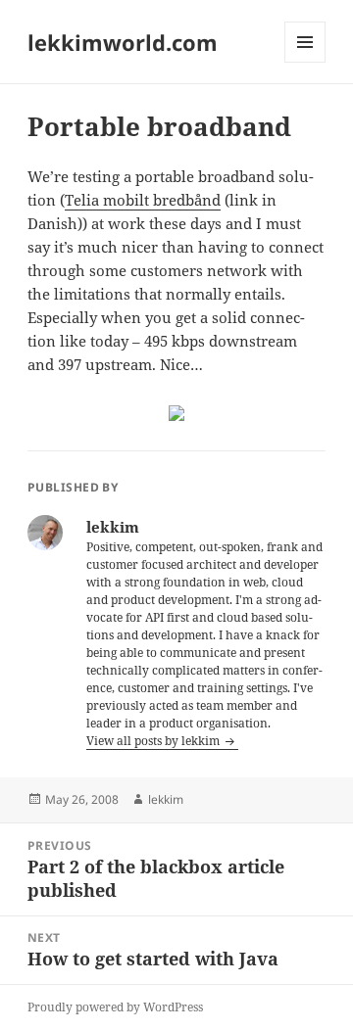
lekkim (165, 799)
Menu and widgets (305, 62)
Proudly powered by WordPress (115, 1007)
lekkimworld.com (122, 42)
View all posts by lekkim (154, 740)
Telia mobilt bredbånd (143, 200)
